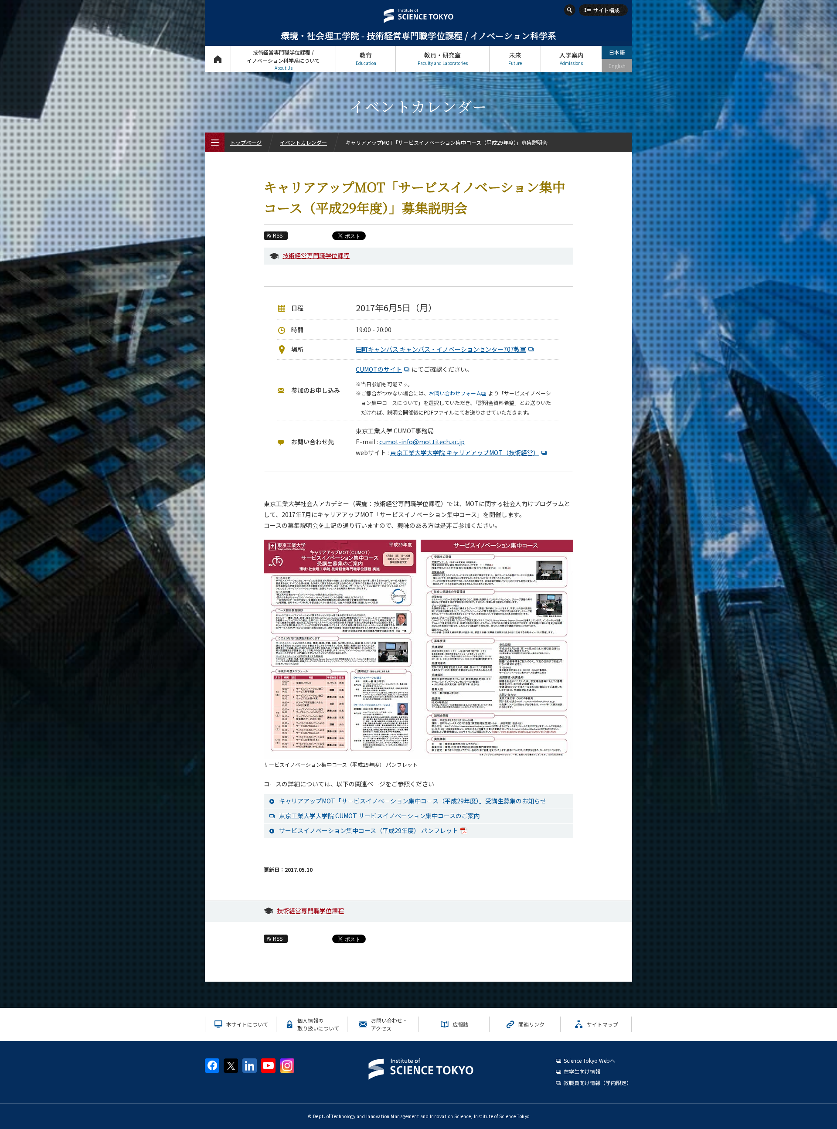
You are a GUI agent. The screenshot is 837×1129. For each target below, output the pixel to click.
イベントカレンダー (303, 142)
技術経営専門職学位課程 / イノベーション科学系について (283, 59)
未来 (515, 58)
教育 (366, 58)
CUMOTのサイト (379, 369)
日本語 (617, 52)
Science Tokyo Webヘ (589, 1060)
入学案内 (571, 58)
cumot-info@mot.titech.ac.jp (422, 441)
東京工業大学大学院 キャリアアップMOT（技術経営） (464, 452)
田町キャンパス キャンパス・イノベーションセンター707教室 (441, 349)
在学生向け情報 (582, 1071)
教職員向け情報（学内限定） (598, 1082)
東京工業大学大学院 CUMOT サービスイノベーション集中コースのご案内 (379, 815)
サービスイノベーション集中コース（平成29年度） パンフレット (368, 830)
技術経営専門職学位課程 (316, 255)
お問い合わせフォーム (455, 393)
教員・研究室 (443, 58)
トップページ (218, 59)
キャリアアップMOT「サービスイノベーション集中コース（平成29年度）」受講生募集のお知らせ (412, 800)
